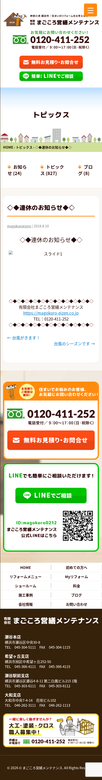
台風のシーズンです (74, 343)
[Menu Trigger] (90, 10)
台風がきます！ (23, 338)
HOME (8, 147)
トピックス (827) (52, 169)
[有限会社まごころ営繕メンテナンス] (51, 19)
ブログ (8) (85, 169)
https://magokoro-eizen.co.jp (51, 313)
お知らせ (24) (17, 169)
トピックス (24, 147)
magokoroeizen (19, 226)
